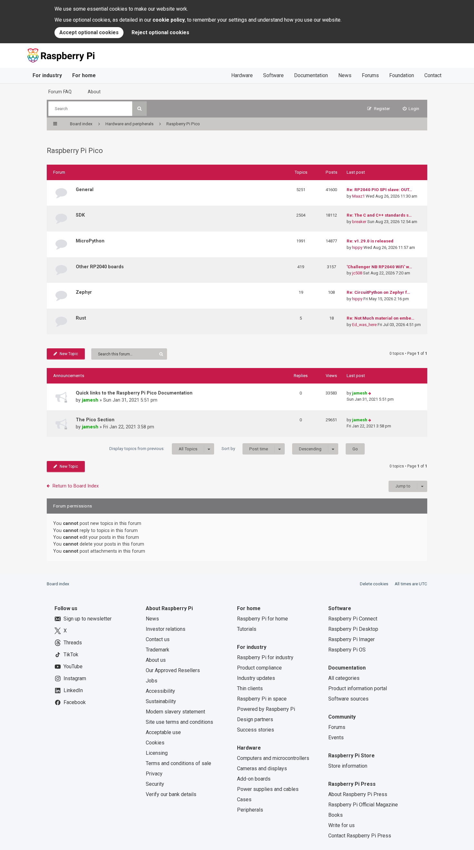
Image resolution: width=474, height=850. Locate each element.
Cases (244, 799)
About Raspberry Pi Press (357, 794)
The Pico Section (95, 419)
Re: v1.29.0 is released (370, 241)
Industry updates (256, 678)
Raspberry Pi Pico (75, 151)
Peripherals (250, 810)
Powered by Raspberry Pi (266, 709)
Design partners (255, 719)
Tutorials (246, 629)
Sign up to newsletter (88, 619)
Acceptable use (163, 732)
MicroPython (90, 240)
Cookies (155, 743)
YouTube (73, 666)
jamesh (90, 400)
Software (273, 75)
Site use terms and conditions (179, 722)
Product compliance (259, 668)
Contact (432, 75)
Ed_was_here (364, 324)
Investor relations (165, 629)
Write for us (341, 825)
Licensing (157, 753)
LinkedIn (73, 690)
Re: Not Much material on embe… (380, 318)
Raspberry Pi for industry (265, 657)
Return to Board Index (76, 485)
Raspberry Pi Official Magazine (363, 805)
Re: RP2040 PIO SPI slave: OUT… (379, 189)
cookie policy (169, 20)
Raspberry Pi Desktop (353, 629)
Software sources (348, 699)
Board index (58, 583)
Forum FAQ (60, 91)
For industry (47, 75)
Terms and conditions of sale (178, 763)
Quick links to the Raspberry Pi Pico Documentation (134, 392)
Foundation (401, 75)
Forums (370, 75)
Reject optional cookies (160, 32)
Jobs (151, 681)
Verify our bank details (171, 794)
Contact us (158, 639)
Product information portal (357, 688)
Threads (73, 643)
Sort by (245, 448)
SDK (80, 215)
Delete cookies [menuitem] (374, 583)
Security (155, 784)
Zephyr (84, 292)
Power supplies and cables (268, 789)
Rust (81, 318)
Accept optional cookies (89, 32)
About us (156, 660)
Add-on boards (254, 779)
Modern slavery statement (175, 712)
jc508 (357, 273)
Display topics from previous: (153, 448)
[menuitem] (411, 108)
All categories (344, 678)
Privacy (154, 774)
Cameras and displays (262, 768)
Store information (347, 766)
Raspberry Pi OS (347, 650)
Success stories (255, 730)
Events (336, 737)
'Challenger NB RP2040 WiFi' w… (379, 266)
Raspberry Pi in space (262, 699)
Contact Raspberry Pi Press (359, 836)
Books (335, 815)
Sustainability (161, 701)
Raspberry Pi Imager (351, 639)
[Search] (139, 108)
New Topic (69, 354)
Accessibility (160, 691)
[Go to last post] (369, 393)
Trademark (157, 650)
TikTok (71, 654)
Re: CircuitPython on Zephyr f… (378, 292)
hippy (357, 247)
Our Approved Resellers (173, 670)
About (94, 91)
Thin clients (250, 688)
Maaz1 (358, 196)
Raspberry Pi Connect (352, 619)
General (85, 189)
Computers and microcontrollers (273, 758)
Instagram (75, 678)
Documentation (311, 75)
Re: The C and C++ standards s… (379, 215)
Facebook (75, 702)
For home (84, 75)
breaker (359, 221)
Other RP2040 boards (100, 266)
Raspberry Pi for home (262, 619)
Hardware (242, 75)
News (344, 75)
